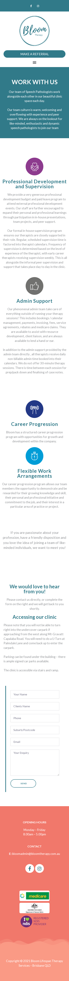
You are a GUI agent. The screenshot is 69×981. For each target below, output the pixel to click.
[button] (35, 62)
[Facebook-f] (31, 6)
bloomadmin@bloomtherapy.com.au (36, 854)
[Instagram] (37, 6)
